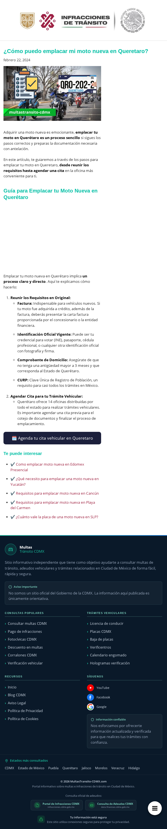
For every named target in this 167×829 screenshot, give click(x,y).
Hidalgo (134, 768)
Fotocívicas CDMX (22, 639)
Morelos (101, 768)
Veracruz (117, 768)
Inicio (12, 687)
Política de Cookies (23, 718)
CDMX (9, 768)
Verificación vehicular (25, 663)
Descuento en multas (25, 647)
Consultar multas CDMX (27, 623)
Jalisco (86, 768)
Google (102, 707)
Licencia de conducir (107, 623)
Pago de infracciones (25, 631)
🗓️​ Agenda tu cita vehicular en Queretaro (52, 438)
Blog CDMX (17, 695)
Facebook (103, 697)
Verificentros (100, 647)
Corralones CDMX (22, 655)
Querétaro (70, 768)
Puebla (53, 768)
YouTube (103, 688)
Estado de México (31, 768)
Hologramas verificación (110, 663)
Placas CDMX (100, 631)
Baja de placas (101, 639)
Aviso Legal (17, 703)
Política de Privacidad (25, 710)
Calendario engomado (108, 655)
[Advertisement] (52, 237)
